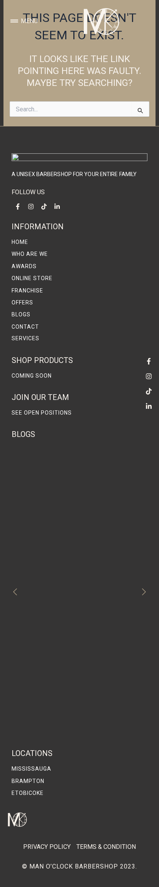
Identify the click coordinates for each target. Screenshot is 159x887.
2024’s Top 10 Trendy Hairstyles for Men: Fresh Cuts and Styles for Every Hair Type (78, 644)
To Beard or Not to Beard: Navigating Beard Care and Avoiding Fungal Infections (74, 727)
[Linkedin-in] (148, 406)
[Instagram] (148, 376)
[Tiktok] (148, 391)
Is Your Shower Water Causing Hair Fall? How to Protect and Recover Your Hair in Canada (75, 686)
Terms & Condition (106, 846)
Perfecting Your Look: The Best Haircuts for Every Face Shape (75, 541)
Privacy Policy (47, 846)
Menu (29, 21)
